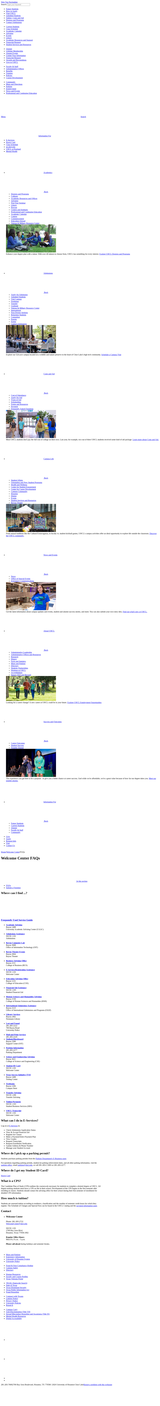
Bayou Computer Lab (15, 943)
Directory (14, 666)
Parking (9, 86)
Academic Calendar (14, 31)
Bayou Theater (17, 503)
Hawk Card (10, 142)
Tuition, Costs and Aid (15, 18)
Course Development (14, 78)
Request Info (11, 841)
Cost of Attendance (18, 395)
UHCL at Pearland (13, 149)
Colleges (14, 196)
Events (8, 36)
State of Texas (11, 1285)
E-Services (10, 140)
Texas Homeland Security (16, 1288)
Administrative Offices (15, 69)
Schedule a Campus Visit (111, 355)
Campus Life (49, 459)
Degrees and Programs (15, 20)
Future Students (12, 9)
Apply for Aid (16, 397)
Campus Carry (12, 1309)
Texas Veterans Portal (14, 1279)
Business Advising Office (16, 961)
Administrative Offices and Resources (26, 655)
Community (10, 82)
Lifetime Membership (14, 51)
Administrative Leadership (21, 652)
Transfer (14, 304)
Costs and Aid (49, 374)
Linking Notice (12, 1298)
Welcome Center (13, 852)
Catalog (14, 216)
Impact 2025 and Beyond (21, 675)
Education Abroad (18, 221)
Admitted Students (13, 16)
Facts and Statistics (18, 661)
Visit (8, 843)
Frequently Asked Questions (22, 409)
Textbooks (10, 1084)
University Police (13, 1261)
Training (9, 73)
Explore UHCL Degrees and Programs (114, 254)
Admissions (48, 273)
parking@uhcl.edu (25, 1165)
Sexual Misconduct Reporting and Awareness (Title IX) (28, 1314)
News (13, 576)
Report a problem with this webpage (98, 1385)
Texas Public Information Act (17, 1290)
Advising (9, 33)
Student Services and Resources (18, 45)
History (14, 659)
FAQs (8, 885)
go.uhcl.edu (10, 147)
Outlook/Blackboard (14, 1039)
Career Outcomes (18, 743)
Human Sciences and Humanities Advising (24, 997)
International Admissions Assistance (21, 1006)
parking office (6, 1165)
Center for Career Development (23, 489)
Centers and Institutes (19, 210)
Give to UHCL (12, 62)
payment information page (86, 1206)
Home (3, 852)
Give (8, 837)
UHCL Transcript (13, 1111)
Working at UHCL (18, 670)
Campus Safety (12, 1268)
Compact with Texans (14, 1296)
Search (3, 4)
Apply (8, 839)
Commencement (17, 219)
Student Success (17, 745)
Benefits (9, 71)
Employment (11, 89)
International (16, 310)
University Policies (13, 1303)
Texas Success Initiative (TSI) (18, 1075)
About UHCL (49, 631)
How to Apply (11, 11)
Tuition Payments (13, 1102)
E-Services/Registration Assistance (20, 970)
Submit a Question (13, 888)
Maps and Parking (18, 664)
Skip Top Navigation (9, 2)
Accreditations (16, 673)
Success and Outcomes (53, 722)
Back (46, 192)
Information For (50, 802)
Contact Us (10, 845)
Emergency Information (15, 1257)
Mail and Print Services (16, 1035)
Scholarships (16, 402)
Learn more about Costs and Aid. (146, 440)
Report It (9, 1305)
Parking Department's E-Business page (51, 1159)
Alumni (9, 49)
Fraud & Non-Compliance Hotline (19, 1266)
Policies (9, 75)
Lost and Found (13, 1023)
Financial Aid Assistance (16, 988)
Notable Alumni (17, 748)
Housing (14, 494)
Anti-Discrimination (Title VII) (18, 1312)
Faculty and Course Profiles (17, 1277)
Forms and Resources (19, 404)
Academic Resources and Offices (24, 198)
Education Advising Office (17, 979)
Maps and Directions (14, 84)
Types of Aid (16, 400)
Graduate (14, 306)
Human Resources (13, 1274)
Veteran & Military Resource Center (25, 223)
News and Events (13, 91)
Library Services (13, 1014)
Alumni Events (12, 53)
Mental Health (11, 151)
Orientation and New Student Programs (26, 482)
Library (9, 38)
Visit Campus (16, 299)
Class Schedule (12, 29)
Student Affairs (17, 480)
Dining (13, 496)
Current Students (12, 27)
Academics (48, 172)
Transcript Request (13, 42)
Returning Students (18, 315)
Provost (14, 207)
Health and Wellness (19, 485)
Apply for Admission (19, 295)
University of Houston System (18, 1259)
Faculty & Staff (12, 66)
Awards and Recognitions (16, 60)
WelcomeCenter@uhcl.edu (16, 1224)
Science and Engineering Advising (20, 1057)
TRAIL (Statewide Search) (16, 1283)
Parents (14, 319)
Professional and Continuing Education (21, 93)
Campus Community (19, 491)
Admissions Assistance (15, 934)
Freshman (15, 301)
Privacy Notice (12, 1301)
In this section (81, 881)
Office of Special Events (20, 579)
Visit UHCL (11, 13)
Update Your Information (16, 56)
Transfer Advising (13, 1093)
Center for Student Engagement (23, 487)
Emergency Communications (22, 581)
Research (14, 657)
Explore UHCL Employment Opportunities (84, 702)
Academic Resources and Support (19, 40)
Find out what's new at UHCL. (135, 612)
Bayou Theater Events (15, 952)
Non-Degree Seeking (19, 313)
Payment (14, 406)
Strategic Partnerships (19, 668)
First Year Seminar (18, 203)
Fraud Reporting (12, 1292)
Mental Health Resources (16, 1316)
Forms (13, 322)
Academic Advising (14, 925)
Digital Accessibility (14, 1318)
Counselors (15, 317)
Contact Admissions (14, 22)
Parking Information (15, 1048)
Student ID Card (13, 1066)
